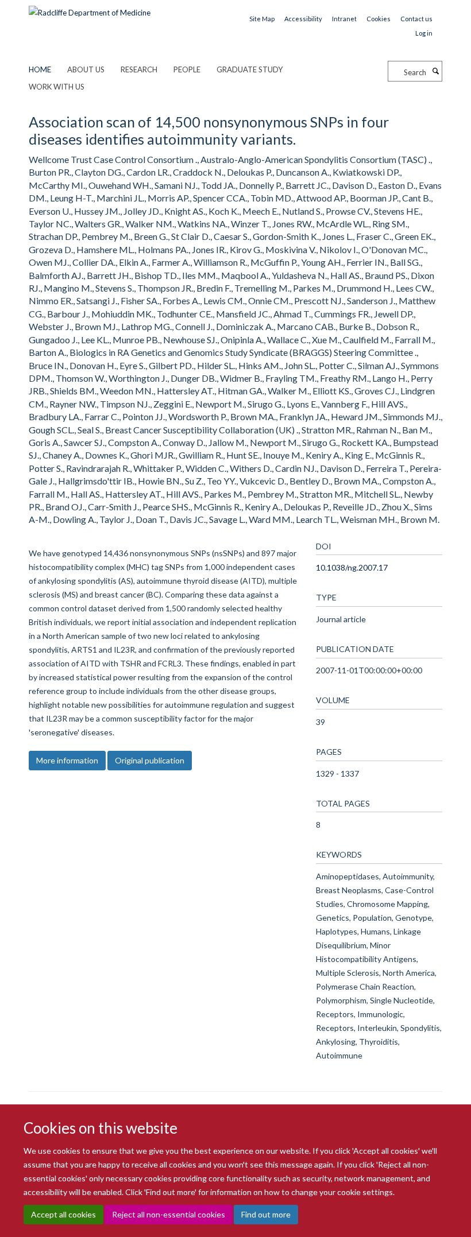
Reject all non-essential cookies (168, 1214)
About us (86, 69)
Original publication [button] (149, 760)
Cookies (378, 18)
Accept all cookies (63, 1214)
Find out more (266, 1214)
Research (139, 69)
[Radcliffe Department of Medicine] (89, 8)
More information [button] (67, 760)
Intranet (344, 18)
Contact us (416, 18)
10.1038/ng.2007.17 (352, 567)
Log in (424, 33)
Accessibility (303, 18)
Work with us (56, 86)
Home (40, 69)
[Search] (435, 71)
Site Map (262, 18)
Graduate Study (250, 69)
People (186, 69)
